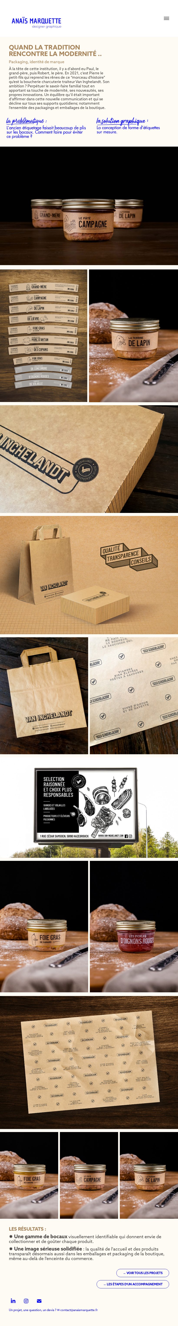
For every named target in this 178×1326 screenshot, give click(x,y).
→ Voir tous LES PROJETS (143, 1273)
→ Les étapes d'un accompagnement (133, 1284)
